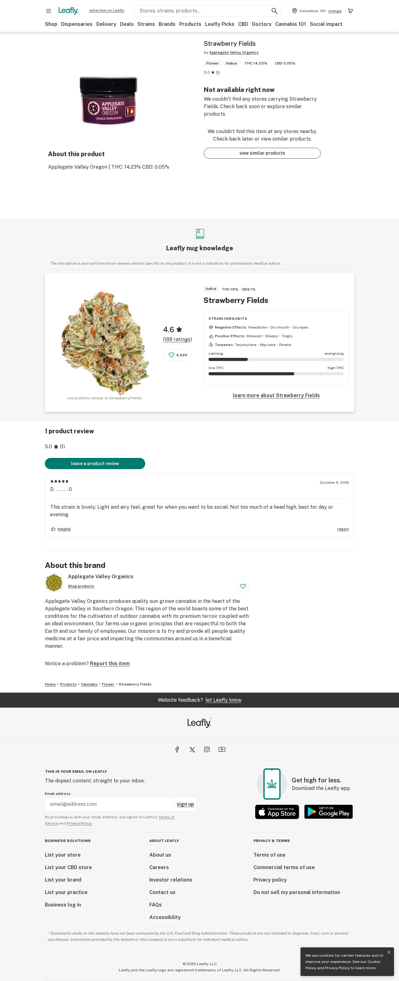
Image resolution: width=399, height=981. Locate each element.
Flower (108, 684)
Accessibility (165, 917)
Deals (127, 24)
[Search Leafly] (274, 11)
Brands (167, 24)
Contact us (162, 892)
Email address (58, 793)
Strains (146, 24)
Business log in (63, 905)
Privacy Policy (337, 968)
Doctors (262, 24)
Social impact (326, 24)
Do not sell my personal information (296, 892)
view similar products (262, 153)
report (343, 529)
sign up (185, 804)
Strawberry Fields (235, 300)
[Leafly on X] (192, 749)
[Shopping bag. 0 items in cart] (350, 11)
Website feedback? (199, 700)
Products (190, 24)
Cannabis (89, 684)
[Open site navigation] (48, 11)
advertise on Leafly (106, 10)
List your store (63, 855)
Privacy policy (270, 880)
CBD (243, 24)
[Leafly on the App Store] (277, 812)
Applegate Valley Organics (234, 52)
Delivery (106, 24)
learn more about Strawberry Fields (276, 395)
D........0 (61, 489)
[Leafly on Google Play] (328, 812)
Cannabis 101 (290, 24)
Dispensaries (77, 24)
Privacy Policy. (79, 823)
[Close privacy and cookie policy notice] (389, 952)
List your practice (66, 892)
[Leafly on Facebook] (177, 749)
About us (160, 855)
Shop (51, 24)
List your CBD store (68, 867)
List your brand (63, 880)
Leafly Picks (219, 24)
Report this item (110, 663)
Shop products (81, 586)
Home (50, 684)
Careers (159, 867)
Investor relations (170, 880)
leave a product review (95, 463)
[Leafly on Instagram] (207, 749)
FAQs (155, 905)
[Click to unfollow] (243, 586)
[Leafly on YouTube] (221, 749)
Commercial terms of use (284, 867)
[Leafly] (68, 11)
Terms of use (269, 855)
